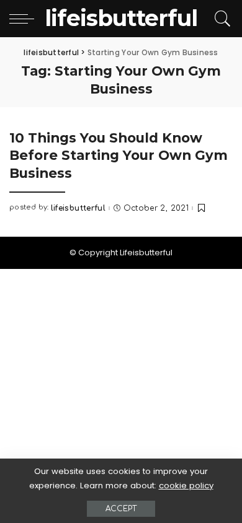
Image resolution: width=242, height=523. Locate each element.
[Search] (220, 18)
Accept (121, 508)
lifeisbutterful (78, 208)
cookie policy (186, 485)
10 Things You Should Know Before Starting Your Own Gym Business (118, 155)
